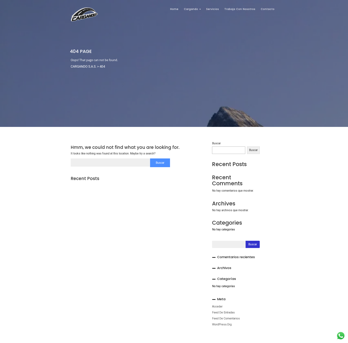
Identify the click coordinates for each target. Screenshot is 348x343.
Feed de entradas (223, 312)
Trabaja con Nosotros (239, 9)
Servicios (212, 9)
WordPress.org (222, 324)
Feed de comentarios (226, 318)
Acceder (217, 306)
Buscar (216, 143)
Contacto (268, 9)
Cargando (191, 9)
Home (174, 9)
